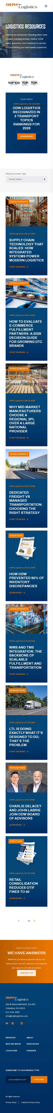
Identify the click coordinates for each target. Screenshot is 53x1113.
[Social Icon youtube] (8, 1023)
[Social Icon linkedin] (21, 1023)
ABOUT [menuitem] (30, 1038)
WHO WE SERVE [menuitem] (13, 1044)
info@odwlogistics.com (17, 1016)
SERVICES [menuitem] (10, 1038)
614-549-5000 (13, 1012)
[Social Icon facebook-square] (13, 1023)
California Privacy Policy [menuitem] (30, 1102)
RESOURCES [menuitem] (33, 1044)
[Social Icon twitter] (17, 1023)
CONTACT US (26, 973)
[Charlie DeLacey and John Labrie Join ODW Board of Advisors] (26, 798)
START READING (17, 267)
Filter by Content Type (16, 174)
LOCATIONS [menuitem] (11, 1051)
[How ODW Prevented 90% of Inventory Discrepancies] (26, 566)
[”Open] (46, 6)
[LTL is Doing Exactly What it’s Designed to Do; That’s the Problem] (26, 722)
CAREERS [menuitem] (31, 1051)
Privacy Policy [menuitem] (11, 1102)
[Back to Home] (21, 6)
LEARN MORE (26, 136)
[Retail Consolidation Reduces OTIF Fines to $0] (26, 871)
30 (29, 921)
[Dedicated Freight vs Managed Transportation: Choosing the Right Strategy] (26, 488)
